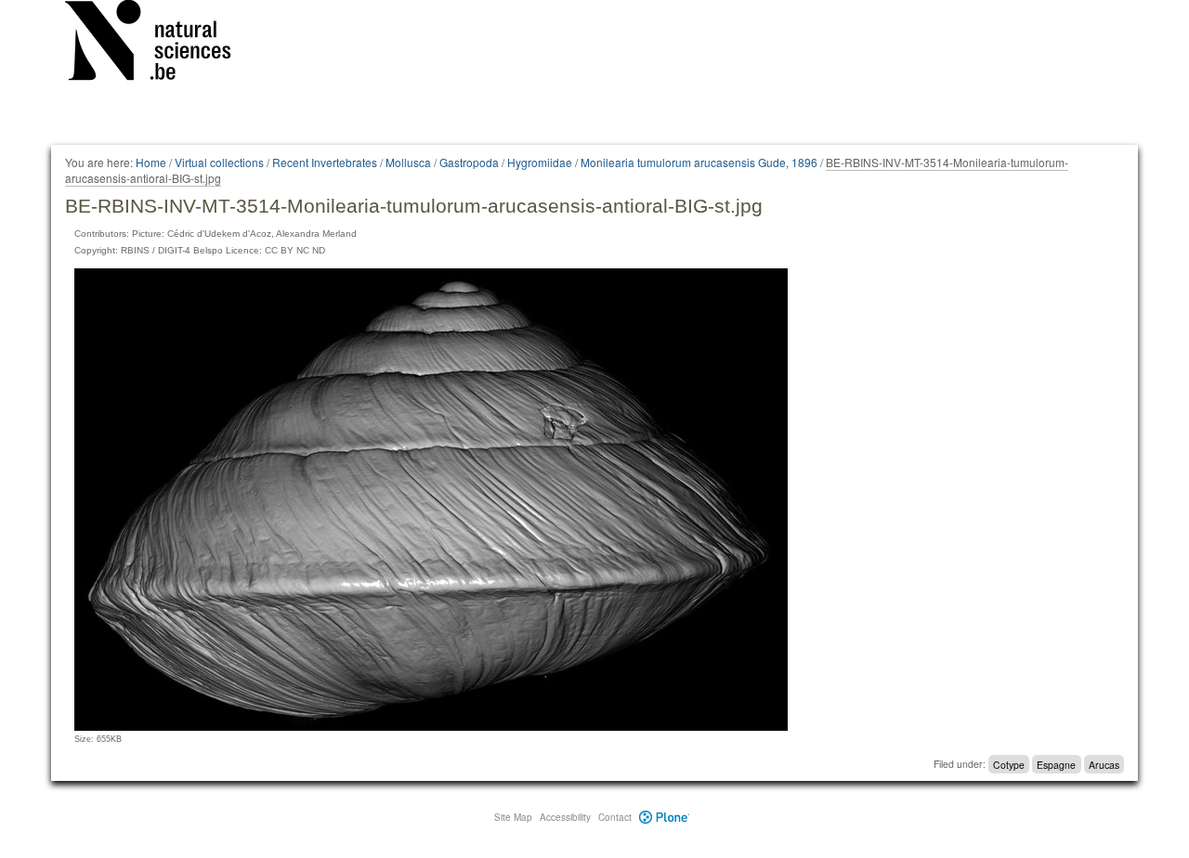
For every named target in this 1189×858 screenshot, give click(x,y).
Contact (615, 817)
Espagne (1056, 764)
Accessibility (565, 817)
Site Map (513, 817)
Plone (664, 817)
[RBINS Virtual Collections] (160, 43)
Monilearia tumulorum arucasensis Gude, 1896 (699, 162)
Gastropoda (469, 162)
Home (151, 162)
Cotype (1009, 764)
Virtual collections (219, 162)
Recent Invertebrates (324, 162)
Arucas (1104, 764)
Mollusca (408, 162)
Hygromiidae (539, 162)
